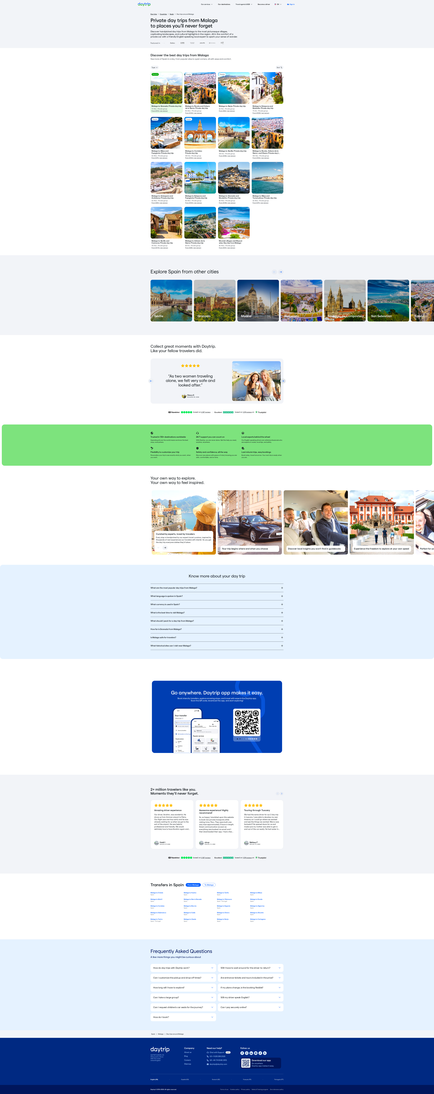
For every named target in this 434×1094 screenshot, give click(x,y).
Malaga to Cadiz (189, 913)
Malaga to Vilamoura (224, 899)
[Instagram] (247, 1053)
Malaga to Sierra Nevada (193, 899)
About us (187, 1052)
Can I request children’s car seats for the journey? (178, 1007)
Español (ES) (185, 1079)
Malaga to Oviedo (157, 893)
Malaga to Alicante (257, 913)
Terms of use (224, 1089)
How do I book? (161, 1017)
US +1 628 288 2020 (217, 1056)
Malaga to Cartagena (257, 919)
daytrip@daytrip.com (218, 1064)
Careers (187, 1060)
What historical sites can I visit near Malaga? (171, 646)
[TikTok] (260, 1053)
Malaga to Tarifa (223, 893)
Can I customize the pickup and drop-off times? (177, 977)
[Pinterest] (256, 1053)
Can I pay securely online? (234, 1007)
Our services (205, 4)
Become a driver (264, 4)
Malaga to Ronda (256, 899)
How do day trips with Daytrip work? (171, 968)
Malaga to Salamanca (158, 913)
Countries (163, 14)
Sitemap (187, 1064)
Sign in (292, 4)
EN (278, 4)
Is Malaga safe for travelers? (163, 637)
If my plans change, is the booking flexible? (242, 987)
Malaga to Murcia (190, 906)
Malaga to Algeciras (257, 906)
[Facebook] (242, 1053)
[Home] (144, 4)
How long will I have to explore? (168, 987)
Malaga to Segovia (223, 906)
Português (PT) (278, 1079)
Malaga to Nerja (222, 919)
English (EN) (154, 1079)
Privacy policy (245, 1089)
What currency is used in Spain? (165, 604)
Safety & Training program (260, 1089)
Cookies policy (234, 1089)
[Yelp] (265, 1053)
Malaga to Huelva (190, 893)
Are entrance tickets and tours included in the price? (247, 977)
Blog (186, 1056)
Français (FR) (247, 1079)
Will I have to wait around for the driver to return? (245, 968)
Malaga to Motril (156, 899)
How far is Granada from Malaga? (166, 629)
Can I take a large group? (166, 997)
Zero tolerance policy (276, 1089)
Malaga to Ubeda (190, 919)
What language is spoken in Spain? (167, 596)
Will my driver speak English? (235, 997)
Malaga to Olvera (223, 913)
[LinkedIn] (251, 1053)
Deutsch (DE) (216, 1079)
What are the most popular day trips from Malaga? (174, 588)
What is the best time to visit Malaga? (168, 613)
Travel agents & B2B (243, 4)
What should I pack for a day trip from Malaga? (172, 621)
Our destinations (224, 4)
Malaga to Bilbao (256, 893)
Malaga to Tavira (156, 919)
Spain (172, 14)
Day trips (154, 14)
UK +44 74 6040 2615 (218, 1060)
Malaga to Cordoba (157, 906)
